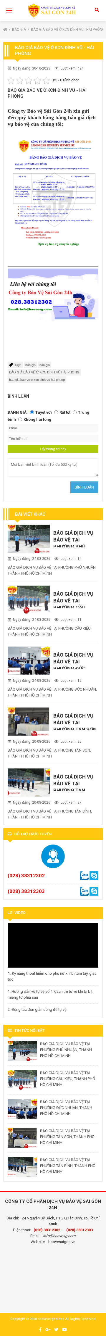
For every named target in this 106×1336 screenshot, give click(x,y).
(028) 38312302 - (48, 1230)
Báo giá (19, 30)
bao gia (44, 365)
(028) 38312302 (26, 876)
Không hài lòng (37, 419)
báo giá (30, 365)
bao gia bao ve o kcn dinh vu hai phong (37, 379)
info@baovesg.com (59, 1236)
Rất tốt (64, 412)
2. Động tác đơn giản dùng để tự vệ (37, 1009)
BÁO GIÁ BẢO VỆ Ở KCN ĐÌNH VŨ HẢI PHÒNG (44, 372)
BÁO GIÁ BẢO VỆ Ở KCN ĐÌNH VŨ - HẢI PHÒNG (68, 30)
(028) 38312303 (26, 891)
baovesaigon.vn (61, 1242)
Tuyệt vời (43, 412)
